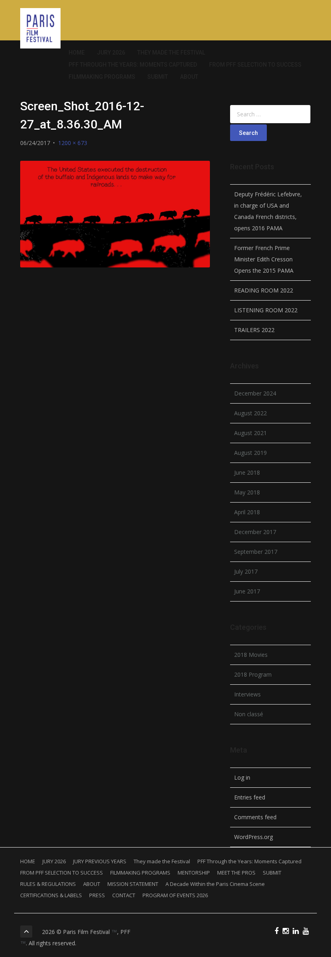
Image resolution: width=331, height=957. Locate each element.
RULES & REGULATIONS (48, 884)
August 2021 (250, 433)
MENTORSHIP (194, 872)
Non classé (248, 714)
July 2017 (246, 571)
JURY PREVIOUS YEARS (99, 861)
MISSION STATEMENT (132, 884)
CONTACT (123, 895)
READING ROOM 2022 (263, 290)
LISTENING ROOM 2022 (265, 310)
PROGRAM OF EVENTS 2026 (175, 895)
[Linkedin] (296, 931)
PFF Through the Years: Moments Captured (133, 64)
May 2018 (247, 492)
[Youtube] (306, 931)
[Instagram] (286, 931)
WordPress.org (253, 837)
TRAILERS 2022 (254, 330)
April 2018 (247, 512)
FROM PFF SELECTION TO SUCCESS (255, 64)
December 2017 (255, 532)
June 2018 (247, 472)
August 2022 (250, 413)
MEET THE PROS (236, 872)
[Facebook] (276, 931)
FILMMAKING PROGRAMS (102, 77)
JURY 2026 (111, 52)
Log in (242, 777)
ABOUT (189, 77)
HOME (77, 52)
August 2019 (250, 452)
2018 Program (253, 674)
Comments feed (255, 817)
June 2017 (247, 591)
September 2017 (255, 551)
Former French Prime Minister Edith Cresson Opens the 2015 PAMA (263, 259)
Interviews (247, 694)
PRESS (97, 895)
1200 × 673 (72, 143)
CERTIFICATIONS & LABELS (51, 895)
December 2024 (255, 393)
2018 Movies (251, 654)
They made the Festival (171, 52)
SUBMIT (157, 77)
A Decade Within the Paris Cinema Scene (215, 884)
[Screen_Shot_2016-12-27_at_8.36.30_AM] (115, 214)
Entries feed (249, 797)
